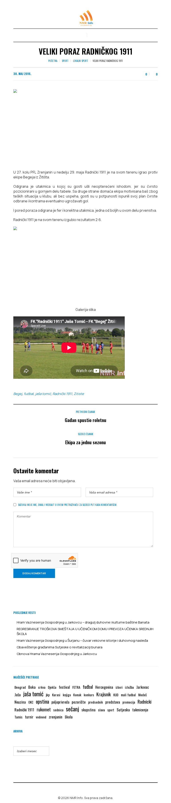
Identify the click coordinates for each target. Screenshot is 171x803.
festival (64, 687)
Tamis (18, 717)
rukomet (44, 709)
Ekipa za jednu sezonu (85, 442)
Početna (52, 61)
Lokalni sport (80, 61)
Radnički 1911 (62, 393)
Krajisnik (103, 694)
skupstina (88, 709)
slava (101, 709)
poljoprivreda (60, 702)
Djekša (52, 687)
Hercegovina (104, 687)
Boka (32, 687)
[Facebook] (82, 788)
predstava (112, 702)
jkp (48, 694)
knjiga (67, 694)
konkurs (89, 694)
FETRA (76, 687)
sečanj (72, 709)
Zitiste (79, 393)
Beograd (20, 687)
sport (110, 710)
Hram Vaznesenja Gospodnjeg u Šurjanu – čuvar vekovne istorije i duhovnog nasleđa (82, 640)
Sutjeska (123, 709)
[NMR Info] (85, 18)
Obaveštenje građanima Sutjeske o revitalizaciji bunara (59, 647)
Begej (17, 393)
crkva (41, 687)
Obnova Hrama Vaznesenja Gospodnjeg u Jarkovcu (57, 653)
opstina (42, 701)
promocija (128, 702)
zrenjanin (55, 717)
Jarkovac (142, 687)
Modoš (142, 694)
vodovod (41, 716)
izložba (129, 687)
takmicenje (140, 709)
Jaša (17, 694)
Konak (77, 694)
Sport (65, 61)
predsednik (95, 702)
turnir (29, 717)
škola (69, 717)
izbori (119, 687)
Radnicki (144, 701)
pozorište (79, 702)
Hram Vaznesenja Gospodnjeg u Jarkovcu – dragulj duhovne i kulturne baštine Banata (83, 622)
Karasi (56, 694)
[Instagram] (89, 788)
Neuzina (20, 702)
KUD (115, 694)
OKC (30, 702)
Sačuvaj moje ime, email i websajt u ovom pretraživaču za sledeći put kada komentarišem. (67, 505)
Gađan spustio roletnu (85, 419)
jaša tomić (43, 393)
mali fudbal (128, 694)
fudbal (29, 393)
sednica (58, 709)
